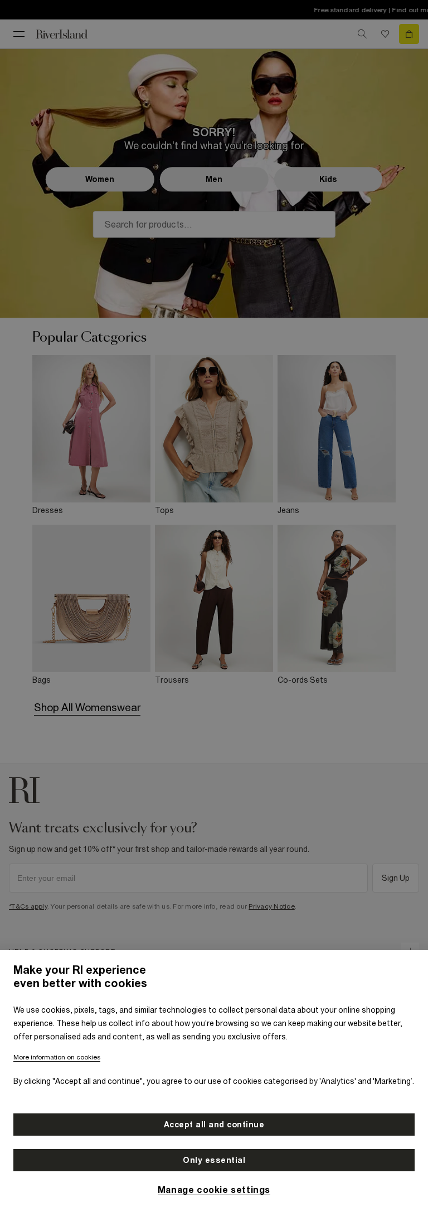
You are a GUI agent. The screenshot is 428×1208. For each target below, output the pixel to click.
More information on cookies (56, 1057)
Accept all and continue (214, 1124)
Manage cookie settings (214, 1190)
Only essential (214, 1160)
